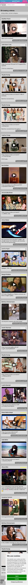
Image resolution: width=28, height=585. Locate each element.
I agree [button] (16, 576)
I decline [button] (17, 579)
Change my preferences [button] (17, 582)
